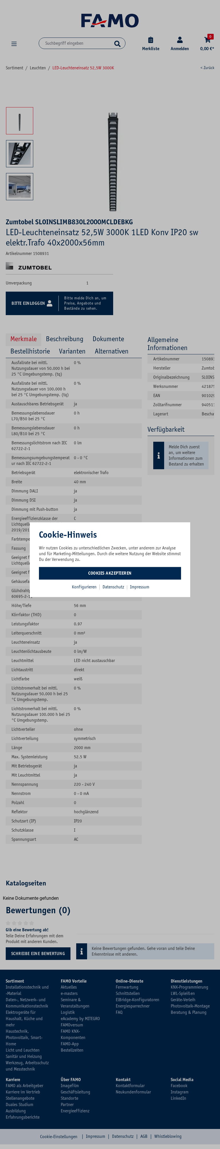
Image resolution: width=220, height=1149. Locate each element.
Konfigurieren (84, 587)
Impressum (139, 587)
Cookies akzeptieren (110, 573)
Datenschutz (114, 587)
